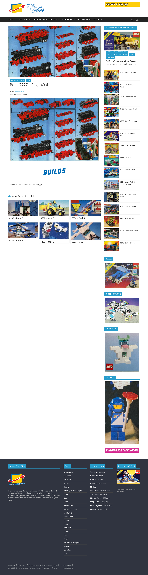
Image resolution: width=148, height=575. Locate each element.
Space (66, 524)
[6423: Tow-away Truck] (111, 108)
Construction (122, 52)
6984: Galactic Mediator (129, 231)
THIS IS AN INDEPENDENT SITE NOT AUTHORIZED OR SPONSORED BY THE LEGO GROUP (67, 20)
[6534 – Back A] (86, 201)
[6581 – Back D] (54, 201)
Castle (66, 494)
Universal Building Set (72, 542)
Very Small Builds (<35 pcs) (100, 491)
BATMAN (67, 479)
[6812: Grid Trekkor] (111, 217)
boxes (29, 493)
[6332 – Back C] (23, 201)
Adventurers (68, 472)
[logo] (16, 471)
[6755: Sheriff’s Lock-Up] (111, 120)
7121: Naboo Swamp (128, 97)
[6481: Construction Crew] (122, 33)
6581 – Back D (47, 218)
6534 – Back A (78, 218)
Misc (65, 554)
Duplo (66, 498)
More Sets (67, 550)
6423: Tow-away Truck (128, 109)
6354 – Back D (78, 242)
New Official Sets (96, 479)
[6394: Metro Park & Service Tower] (111, 181)
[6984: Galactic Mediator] (111, 230)
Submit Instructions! (97, 472)
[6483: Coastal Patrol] (111, 169)
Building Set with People (73, 491)
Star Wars (67, 528)
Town (22, 81)
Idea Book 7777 (22, 91)
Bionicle (66, 483)
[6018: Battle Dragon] (111, 242)
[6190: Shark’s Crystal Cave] (111, 83)
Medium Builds (112, 54)
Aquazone (67, 476)
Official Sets (123, 54)
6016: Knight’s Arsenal (128, 72)
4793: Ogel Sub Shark (128, 206)
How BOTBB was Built (98, 509)
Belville (66, 487)
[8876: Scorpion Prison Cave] (111, 193)
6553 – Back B (16, 240)
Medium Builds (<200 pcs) (99, 498)
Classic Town (111, 52)
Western (67, 546)
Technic (66, 531)
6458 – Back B (47, 241)
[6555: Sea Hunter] (111, 156)
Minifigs (93, 487)
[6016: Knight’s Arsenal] (111, 71)
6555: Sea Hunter (126, 157)
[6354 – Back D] (86, 224)
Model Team (68, 516)
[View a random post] (137, 19)
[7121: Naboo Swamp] (111, 96)
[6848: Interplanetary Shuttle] (111, 132)
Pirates (66, 520)
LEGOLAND (68, 513)
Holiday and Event (70, 509)
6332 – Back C (16, 218)
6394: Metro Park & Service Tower (127, 183)
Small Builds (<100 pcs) (98, 494)
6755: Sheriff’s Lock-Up (128, 121)
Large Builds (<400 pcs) (99, 502)
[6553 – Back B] (23, 224)
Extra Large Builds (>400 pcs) (101, 505)
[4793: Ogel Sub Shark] (111, 205)
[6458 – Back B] (54, 224)
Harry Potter (68, 505)
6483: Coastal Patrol (127, 170)
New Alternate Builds (98, 483)
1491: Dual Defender (128, 145)
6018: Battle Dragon (127, 243)
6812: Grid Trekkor (127, 218)
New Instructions (96, 476)
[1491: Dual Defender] (111, 144)
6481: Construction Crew (121, 61)
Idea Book (14, 81)
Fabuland (67, 502)
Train (28, 81)
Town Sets (110, 57)
